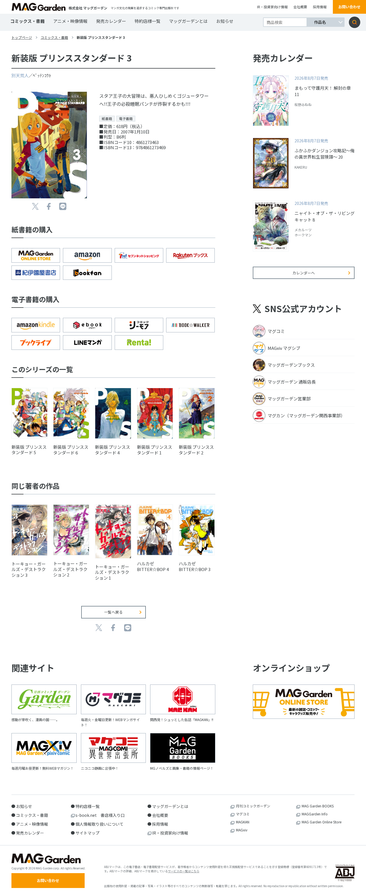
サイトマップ (87, 833)
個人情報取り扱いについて (99, 824)
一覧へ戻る (113, 612)
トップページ (21, 37)
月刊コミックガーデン (253, 805)
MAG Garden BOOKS (318, 805)
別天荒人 (20, 75)
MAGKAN (242, 821)
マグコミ (243, 813)
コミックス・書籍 (27, 21)
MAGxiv (241, 829)
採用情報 (320, 6)
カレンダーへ (304, 273)
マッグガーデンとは (188, 21)
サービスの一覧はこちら (183, 871)
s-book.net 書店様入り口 (100, 815)
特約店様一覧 (147, 21)
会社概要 (300, 6)
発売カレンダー (111, 21)
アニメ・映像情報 (70, 21)
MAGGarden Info (315, 813)
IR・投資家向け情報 (272, 6)
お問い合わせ (349, 6)
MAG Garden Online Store (321, 821)
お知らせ (224, 21)
